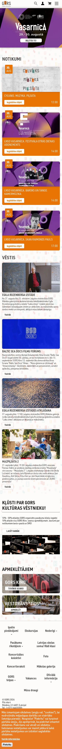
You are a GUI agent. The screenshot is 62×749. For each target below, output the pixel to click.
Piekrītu (7, 744)
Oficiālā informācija (50, 676)
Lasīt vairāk (12, 530)
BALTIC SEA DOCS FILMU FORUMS (21, 351)
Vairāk (8, 314)
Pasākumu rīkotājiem (15, 644)
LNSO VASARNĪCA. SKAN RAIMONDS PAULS (28, 239)
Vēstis (8, 257)
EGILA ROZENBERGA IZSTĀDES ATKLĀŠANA (26, 410)
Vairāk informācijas (11, 739)
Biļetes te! (31, 40)
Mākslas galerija (46, 666)
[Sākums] (6, 4)
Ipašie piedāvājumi (11, 629)
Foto (45, 656)
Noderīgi (50, 631)
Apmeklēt (16, 609)
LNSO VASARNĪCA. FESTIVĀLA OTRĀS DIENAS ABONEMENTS (29, 143)
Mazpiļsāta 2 (10, 461)
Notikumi (11, 59)
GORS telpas (10, 678)
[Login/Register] (42, 3)
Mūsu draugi (31, 690)
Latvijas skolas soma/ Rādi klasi (46, 644)
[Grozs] (49, 3)
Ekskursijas (31, 631)
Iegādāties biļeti (14, 102)
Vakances (31, 678)
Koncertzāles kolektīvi (16, 656)
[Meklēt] (35, 3)
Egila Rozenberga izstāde (18, 295)
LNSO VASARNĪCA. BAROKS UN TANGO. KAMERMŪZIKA (26, 192)
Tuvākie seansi (16, 588)
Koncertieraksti (16, 666)
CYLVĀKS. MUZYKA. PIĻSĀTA (19, 95)
